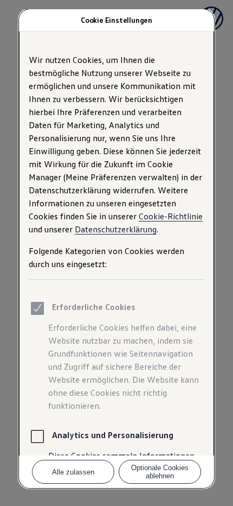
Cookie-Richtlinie (171, 216)
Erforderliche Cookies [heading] (93, 306)
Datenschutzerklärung (116, 229)
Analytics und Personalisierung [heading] (112, 434)
